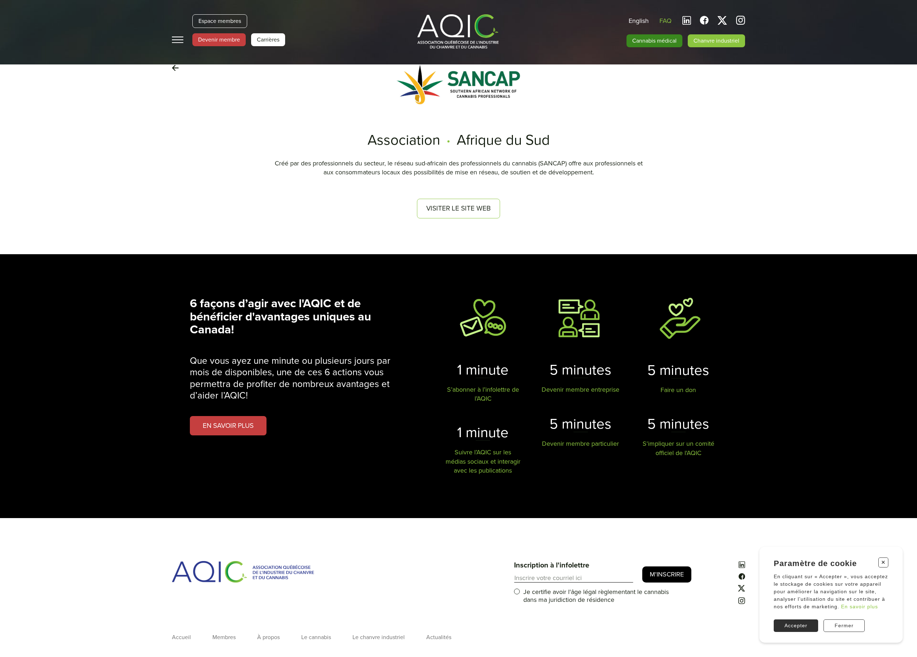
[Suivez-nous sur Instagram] (740, 21)
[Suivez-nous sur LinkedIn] (686, 20)
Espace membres (219, 21)
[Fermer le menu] (177, 40)
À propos (268, 637)
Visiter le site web (458, 208)
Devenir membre (219, 39)
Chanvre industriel (716, 40)
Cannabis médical (654, 40)
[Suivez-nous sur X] (722, 20)
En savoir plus (859, 606)
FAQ (665, 21)
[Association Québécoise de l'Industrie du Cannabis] (458, 32)
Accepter (795, 625)
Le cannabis (316, 637)
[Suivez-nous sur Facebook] (704, 20)
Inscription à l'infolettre (551, 565)
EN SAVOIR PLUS (228, 426)
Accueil (181, 637)
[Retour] (175, 68)
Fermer (844, 625)
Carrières (268, 39)
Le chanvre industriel (378, 637)
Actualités (438, 637)
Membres (224, 637)
